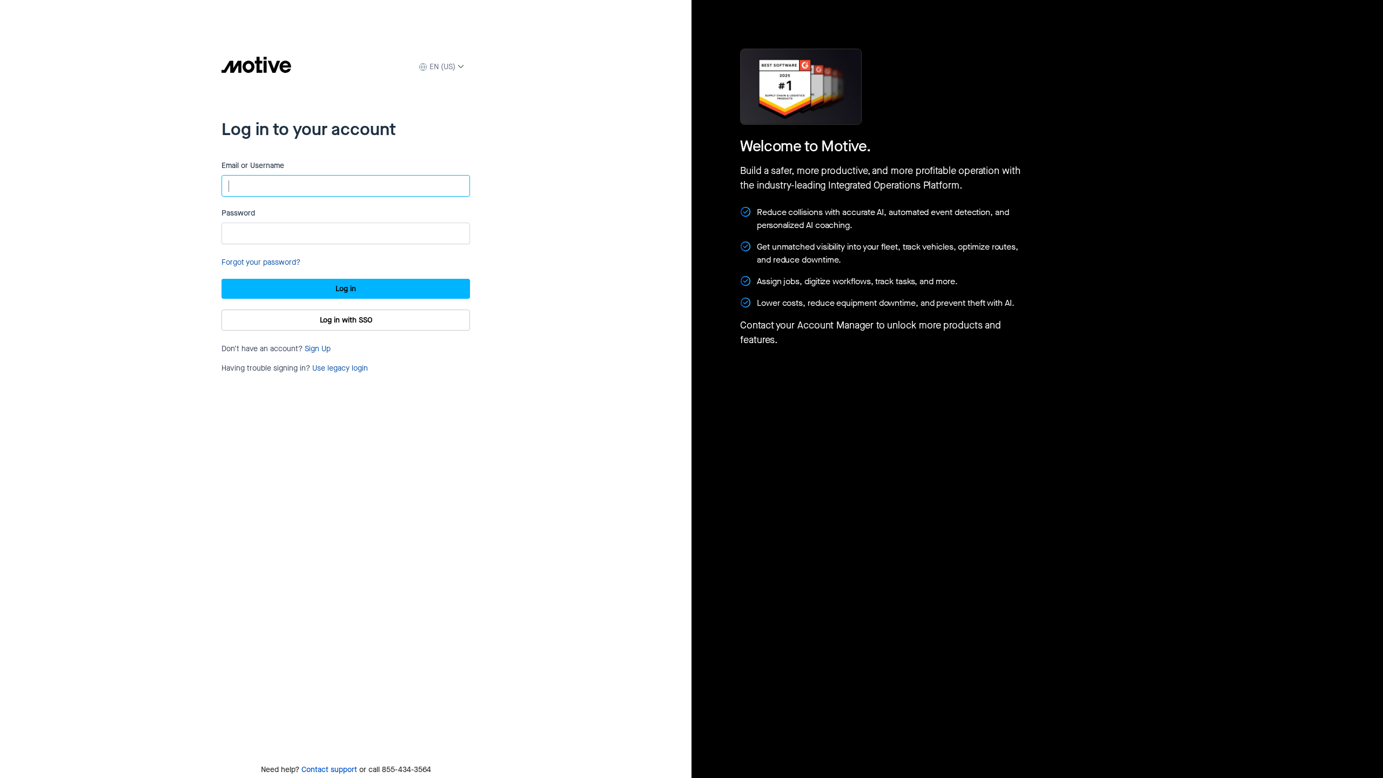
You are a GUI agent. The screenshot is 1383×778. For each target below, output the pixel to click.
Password (238, 213)
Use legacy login (340, 368)
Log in (345, 289)
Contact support (329, 769)
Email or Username (252, 165)
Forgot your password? (260, 262)
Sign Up (318, 349)
